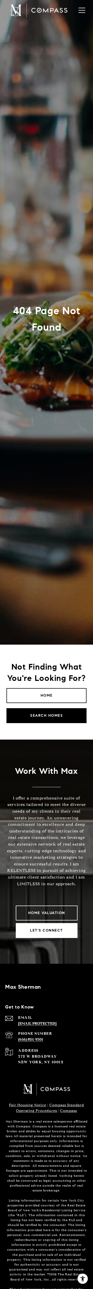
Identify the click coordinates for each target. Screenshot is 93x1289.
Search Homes (46, 715)
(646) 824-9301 (30, 1039)
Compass (68, 1111)
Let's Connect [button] (46, 930)
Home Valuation (46, 913)
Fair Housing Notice (27, 1105)
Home (47, 695)
